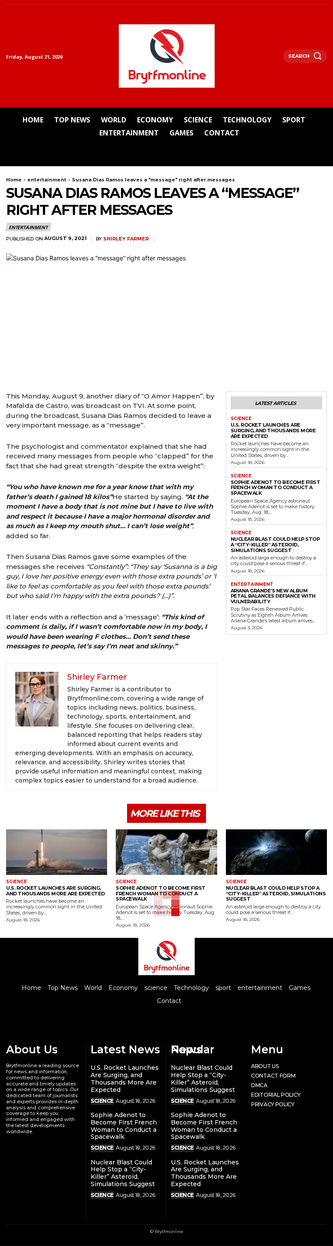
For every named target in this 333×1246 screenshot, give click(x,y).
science (241, 418)
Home (14, 180)
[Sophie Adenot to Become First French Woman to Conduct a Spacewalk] (166, 852)
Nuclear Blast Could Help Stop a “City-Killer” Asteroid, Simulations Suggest (275, 544)
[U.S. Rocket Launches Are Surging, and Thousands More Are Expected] (56, 852)
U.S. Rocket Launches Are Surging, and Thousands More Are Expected (273, 430)
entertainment (46, 180)
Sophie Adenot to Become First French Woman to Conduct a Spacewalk (275, 487)
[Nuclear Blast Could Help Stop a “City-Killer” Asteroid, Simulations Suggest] (276, 852)
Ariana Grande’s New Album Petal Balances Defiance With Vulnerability (273, 596)
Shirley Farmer (126, 239)
